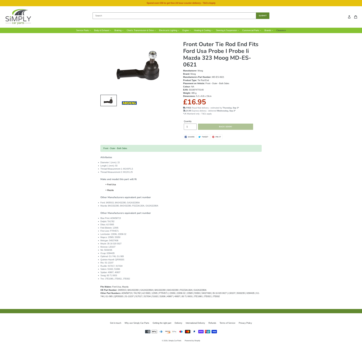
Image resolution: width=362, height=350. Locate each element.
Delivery (178, 323)
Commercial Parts (251, 30)
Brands (268, 30)
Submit (263, 15)
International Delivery (195, 323)
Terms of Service (227, 323)
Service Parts (82, 30)
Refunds (212, 323)
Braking (118, 30)
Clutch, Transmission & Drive (140, 30)
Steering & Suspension (227, 30)
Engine (185, 30)
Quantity (188, 121)
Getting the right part (162, 323)
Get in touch (115, 323)
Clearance (281, 30)
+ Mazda (109, 190)
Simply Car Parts (174, 341)
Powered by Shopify (192, 341)
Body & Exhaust (102, 30)
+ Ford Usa (110, 184)
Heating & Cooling (202, 30)
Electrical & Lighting (168, 30)
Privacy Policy (245, 323)
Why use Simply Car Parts (137, 323)
